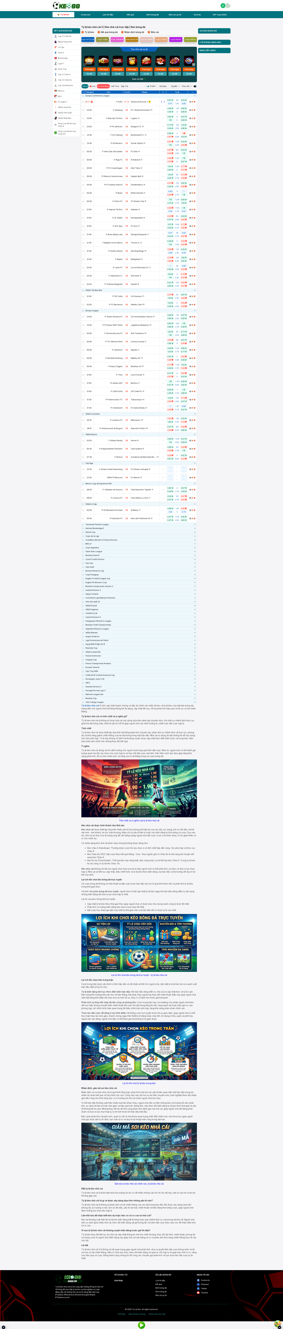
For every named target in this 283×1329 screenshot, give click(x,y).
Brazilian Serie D (92, 555)
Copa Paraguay (92, 575)
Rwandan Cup (91, 648)
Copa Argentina (92, 548)
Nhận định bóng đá (133, 32)
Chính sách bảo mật (156, 1314)
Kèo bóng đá (161, 1291)
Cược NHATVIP (131, 39)
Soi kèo (197, 14)
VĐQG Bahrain (91, 633)
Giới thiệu (118, 1280)
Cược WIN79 (190, 39)
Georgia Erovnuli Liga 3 (95, 690)
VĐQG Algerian (91, 609)
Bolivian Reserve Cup (94, 571)
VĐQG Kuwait (91, 606)
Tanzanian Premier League (97, 524)
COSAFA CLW (91, 613)
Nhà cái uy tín (175, 14)
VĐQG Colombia (92, 414)
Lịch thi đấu (108, 14)
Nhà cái (154, 32)
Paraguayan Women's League (98, 621)
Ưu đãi (89, 74)
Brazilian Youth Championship (98, 625)
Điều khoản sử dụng (137, 1314)
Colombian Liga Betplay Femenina (100, 598)
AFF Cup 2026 (220, 14)
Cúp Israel (89, 567)
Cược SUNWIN (146, 39)
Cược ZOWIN (161, 39)
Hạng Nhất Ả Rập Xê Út (95, 644)
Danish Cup (90, 532)
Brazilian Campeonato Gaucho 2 (99, 586)
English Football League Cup (97, 578)
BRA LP (88, 544)
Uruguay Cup (91, 660)
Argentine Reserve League (97, 629)
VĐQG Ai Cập (91, 504)
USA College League (94, 702)
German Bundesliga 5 (94, 528)
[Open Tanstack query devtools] (278, 1324)
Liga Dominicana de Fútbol (96, 640)
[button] (193, 64)
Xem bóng (104, 86)
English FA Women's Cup (96, 582)
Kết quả (130, 14)
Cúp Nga (89, 463)
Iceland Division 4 (93, 617)
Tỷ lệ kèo (64, 14)
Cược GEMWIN (117, 39)
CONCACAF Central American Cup (100, 675)
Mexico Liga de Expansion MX (98, 483)
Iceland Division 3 (93, 590)
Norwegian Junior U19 (94, 679)
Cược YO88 (102, 39)
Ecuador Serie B (92, 667)
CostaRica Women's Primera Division (101, 540)
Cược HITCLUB (87, 39)
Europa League (92, 310)
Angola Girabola (92, 636)
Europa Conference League (97, 96)
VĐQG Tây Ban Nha (93, 290)
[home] (66, 5)
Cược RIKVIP (176, 39)
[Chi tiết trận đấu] (190, 102)
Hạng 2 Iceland (91, 594)
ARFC (87, 683)
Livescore (85, 14)
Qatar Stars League (93, 551)
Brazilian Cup (91, 698)
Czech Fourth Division (94, 559)
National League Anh (94, 694)
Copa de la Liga (92, 536)
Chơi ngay (89, 69)
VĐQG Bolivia (91, 434)
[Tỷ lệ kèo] (194, 102)
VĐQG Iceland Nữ (92, 652)
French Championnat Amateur (98, 663)
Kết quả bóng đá (108, 32)
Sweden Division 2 (93, 687)
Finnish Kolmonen (93, 656)
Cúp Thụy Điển (91, 671)
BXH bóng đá (153, 14)
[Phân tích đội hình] (192, 102)
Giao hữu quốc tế (92, 602)
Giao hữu (89, 563)
